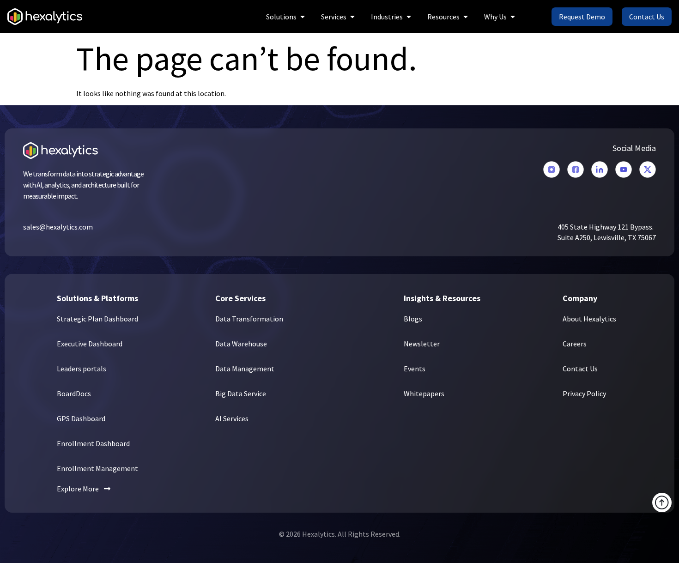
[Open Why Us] (512, 16)
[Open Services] (352, 16)
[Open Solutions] (302, 16)
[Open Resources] (465, 16)
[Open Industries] (408, 16)
